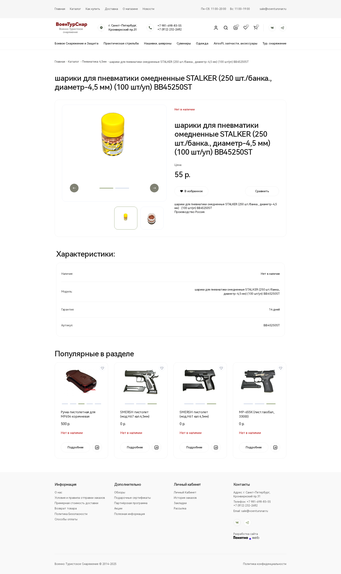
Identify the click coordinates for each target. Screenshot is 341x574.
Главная (60, 8)
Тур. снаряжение (274, 43)
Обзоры (119, 492)
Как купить (93, 8)
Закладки (180, 503)
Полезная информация (129, 514)
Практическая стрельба (121, 43)
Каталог (75, 8)
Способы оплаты (66, 519)
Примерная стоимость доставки (76, 503)
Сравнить (262, 191)
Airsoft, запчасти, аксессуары (235, 43)
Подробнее (75, 447)
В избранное (193, 191)
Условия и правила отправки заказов (80, 497)
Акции (118, 508)
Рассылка (180, 508)
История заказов (185, 497)
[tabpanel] (114, 151)
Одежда (202, 43)
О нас (58, 492)
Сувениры (184, 43)
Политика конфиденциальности (264, 564)
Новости (148, 8)
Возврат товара (66, 508)
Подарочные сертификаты (132, 497)
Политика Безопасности (71, 514)
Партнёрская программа (130, 503)
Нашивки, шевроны (157, 43)
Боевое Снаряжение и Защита (76, 43)
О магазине (130, 8)
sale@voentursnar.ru (273, 8)
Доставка (111, 8)
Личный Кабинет (185, 492)
